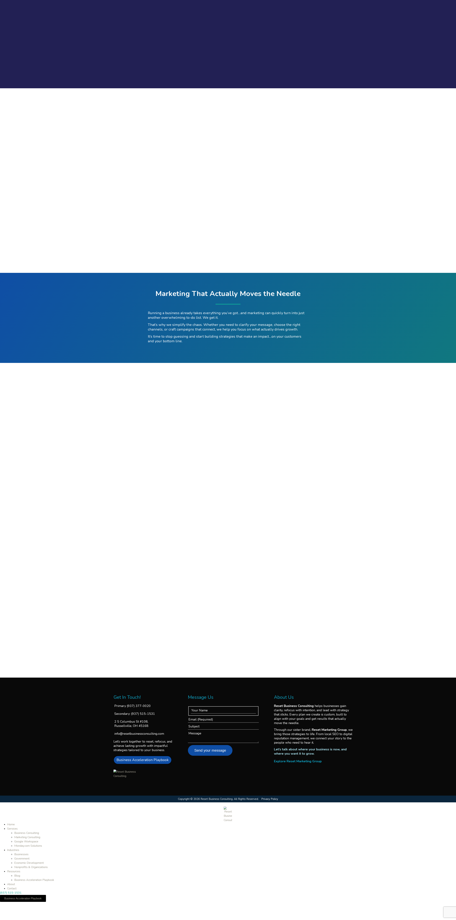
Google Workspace (26, 841)
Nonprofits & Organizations (31, 867)
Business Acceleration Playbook (34, 880)
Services (12, 829)
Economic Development (29, 863)
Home (11, 824)
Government (22, 859)
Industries (13, 850)
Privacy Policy (269, 799)
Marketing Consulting (27, 837)
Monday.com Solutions (28, 846)
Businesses (21, 854)
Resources (13, 871)
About (11, 884)
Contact (12, 888)
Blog (17, 876)
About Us (284, 697)
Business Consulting (26, 833)
